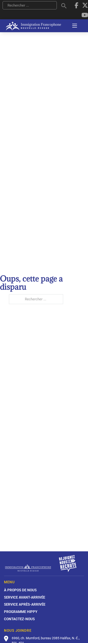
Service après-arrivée (24, 604)
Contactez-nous (19, 619)
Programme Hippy (20, 612)
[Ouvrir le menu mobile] (74, 25)
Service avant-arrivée (24, 597)
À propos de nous (20, 590)
